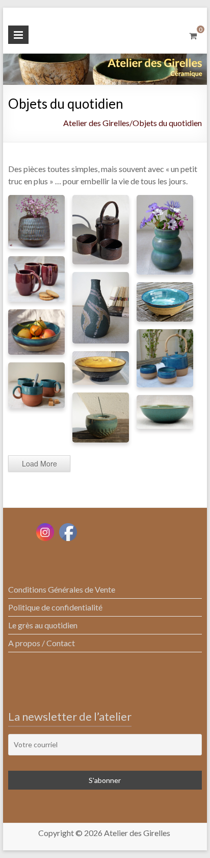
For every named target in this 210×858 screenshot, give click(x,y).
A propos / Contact (41, 643)
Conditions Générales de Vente (61, 589)
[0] (193, 35)
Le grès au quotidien (42, 625)
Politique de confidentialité (55, 607)
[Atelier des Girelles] (105, 60)
